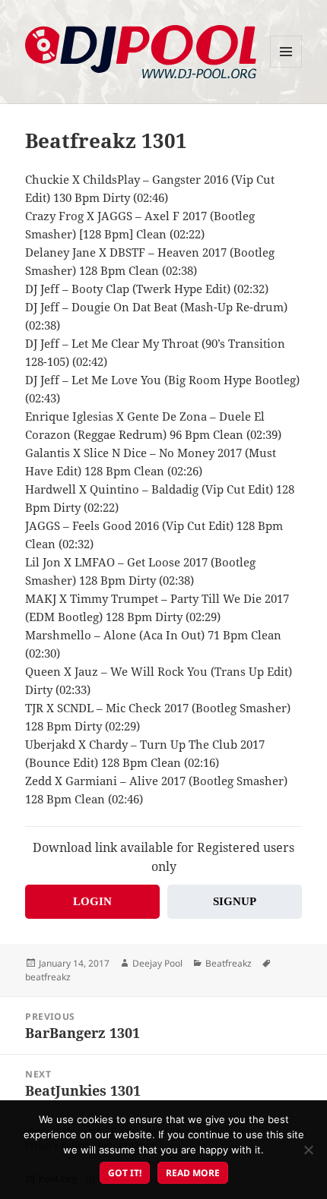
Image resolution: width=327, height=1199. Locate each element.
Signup (234, 901)
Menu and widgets (286, 67)
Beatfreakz (228, 963)
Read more (193, 1172)
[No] (308, 1149)
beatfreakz (48, 976)
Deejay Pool (157, 963)
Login (92, 901)
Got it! (124, 1172)
